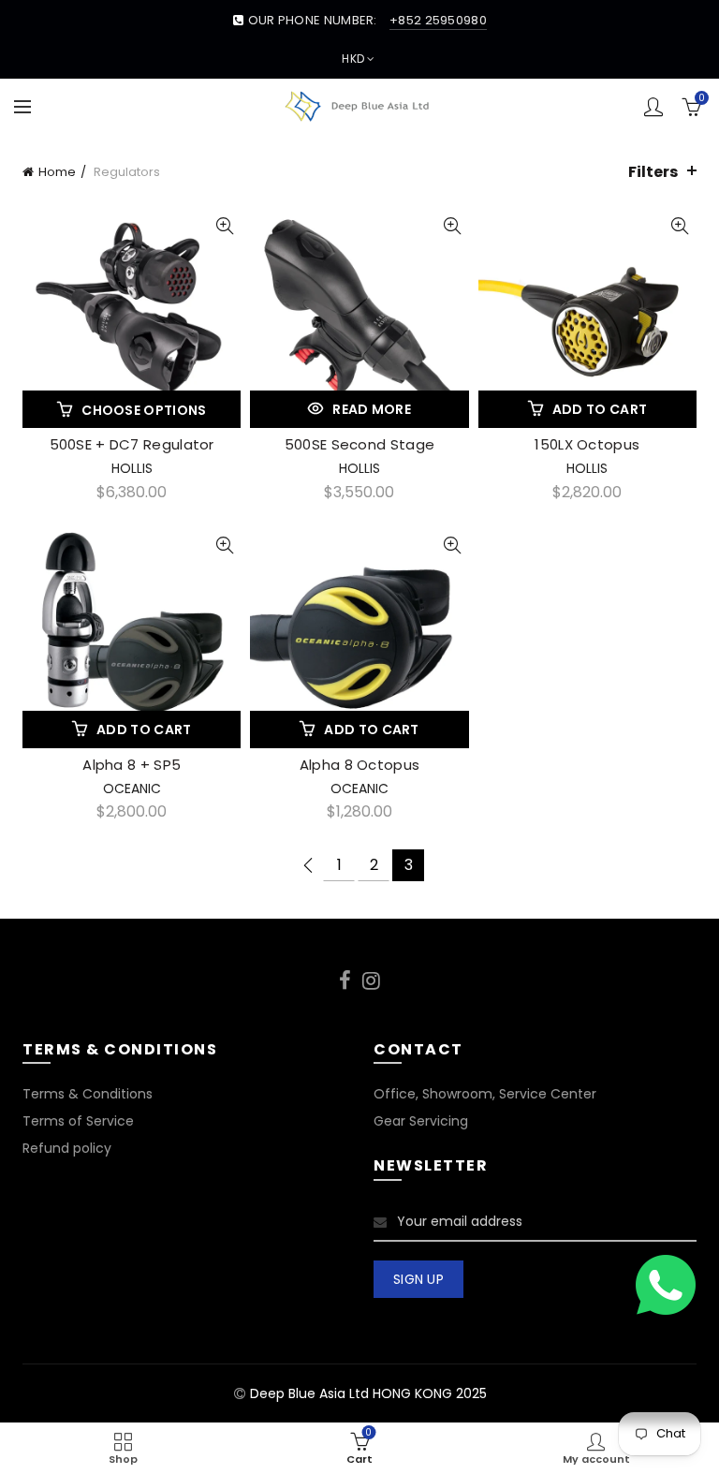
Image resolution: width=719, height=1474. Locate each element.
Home (57, 172)
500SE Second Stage (359, 444)
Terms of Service (78, 1121)
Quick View (224, 226)
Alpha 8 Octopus (360, 764)
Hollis (132, 468)
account (653, 107)
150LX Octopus (587, 444)
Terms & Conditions (87, 1093)
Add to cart (599, 409)
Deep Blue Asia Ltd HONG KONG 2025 (368, 1393)
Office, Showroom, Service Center (485, 1093)
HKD (353, 58)
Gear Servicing (421, 1121)
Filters (653, 172)
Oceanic (132, 788)
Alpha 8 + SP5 (131, 764)
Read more (371, 409)
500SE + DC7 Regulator (132, 444)
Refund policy (66, 1148)
